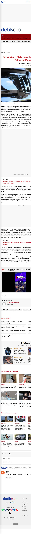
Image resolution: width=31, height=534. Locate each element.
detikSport (24, 510)
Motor (17, 38)
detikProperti (25, 515)
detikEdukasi (25, 502)
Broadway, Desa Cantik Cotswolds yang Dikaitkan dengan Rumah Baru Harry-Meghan (7, 428)
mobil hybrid (18, 309)
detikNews (24, 501)
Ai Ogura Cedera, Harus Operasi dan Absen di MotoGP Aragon (9, 404)
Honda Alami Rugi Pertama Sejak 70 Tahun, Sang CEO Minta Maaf (13, 335)
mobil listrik (5, 309)
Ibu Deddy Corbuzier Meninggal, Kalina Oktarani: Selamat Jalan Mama (9, 387)
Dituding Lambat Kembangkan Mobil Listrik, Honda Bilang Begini (12, 322)
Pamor (18, 41)
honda (11, 309)
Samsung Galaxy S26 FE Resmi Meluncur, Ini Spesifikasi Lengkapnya (6, 445)
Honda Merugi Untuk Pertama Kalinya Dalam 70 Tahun (13, 331)
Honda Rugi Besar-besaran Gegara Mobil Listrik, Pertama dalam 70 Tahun (13, 326)
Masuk (28, 1)
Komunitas (12, 41)
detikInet (24, 506)
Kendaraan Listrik (25, 38)
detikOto (3, 52)
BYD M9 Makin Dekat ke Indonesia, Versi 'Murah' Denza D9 (20, 445)
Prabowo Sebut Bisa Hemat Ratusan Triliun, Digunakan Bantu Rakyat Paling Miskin (20, 427)
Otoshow (24, 41)
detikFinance (25, 504)
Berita (8, 38)
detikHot (24, 508)
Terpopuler (5, 41)
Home (3, 38)
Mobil (12, 38)
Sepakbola (24, 512)
